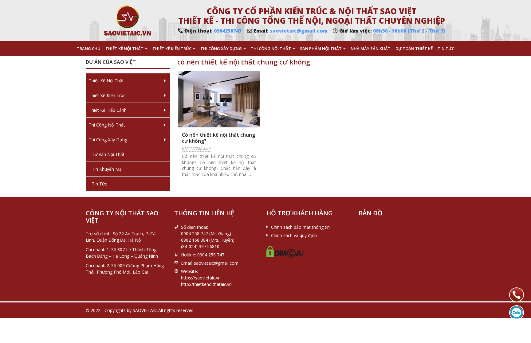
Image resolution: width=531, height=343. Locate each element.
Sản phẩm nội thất (321, 48)
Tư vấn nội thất (108, 154)
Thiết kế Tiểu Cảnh (108, 110)
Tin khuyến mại (107, 169)
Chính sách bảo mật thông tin (300, 227)
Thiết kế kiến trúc (171, 48)
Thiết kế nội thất (124, 48)
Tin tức (446, 48)
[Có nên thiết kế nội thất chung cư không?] (219, 99)
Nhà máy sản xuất (371, 48)
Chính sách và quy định (294, 235)
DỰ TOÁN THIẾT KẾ (414, 48)
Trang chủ (88, 48)
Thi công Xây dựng (221, 48)
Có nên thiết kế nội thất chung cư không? (218, 137)
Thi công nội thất (271, 48)
